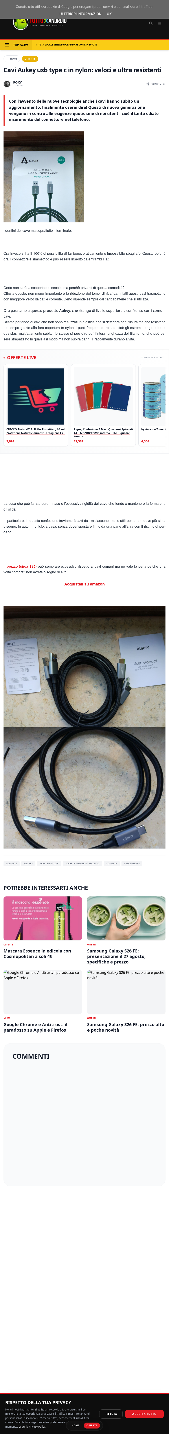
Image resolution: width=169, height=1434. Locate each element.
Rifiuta (111, 1414)
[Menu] (160, 23)
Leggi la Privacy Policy (32, 1427)
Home (11, 58)
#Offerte (11, 863)
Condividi (158, 83)
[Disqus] (84, 1122)
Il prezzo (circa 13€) (21, 566)
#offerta (111, 863)
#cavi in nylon (49, 863)
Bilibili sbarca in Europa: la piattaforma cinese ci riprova (74, 44)
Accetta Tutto (144, 1414)
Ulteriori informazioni (80, 14)
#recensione (132, 863)
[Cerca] (151, 23)
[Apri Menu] (7, 44)
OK (109, 14)
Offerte (30, 58)
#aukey (28, 863)
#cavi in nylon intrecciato (82, 863)
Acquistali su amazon (84, 584)
